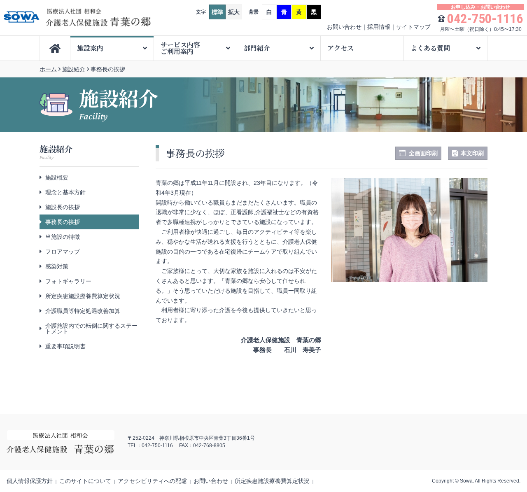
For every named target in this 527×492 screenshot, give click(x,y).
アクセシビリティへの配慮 (152, 481)
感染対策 (56, 266)
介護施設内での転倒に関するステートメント (91, 328)
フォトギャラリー (68, 281)
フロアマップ (62, 251)
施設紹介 (73, 69)
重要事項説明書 (65, 346)
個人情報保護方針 (30, 481)
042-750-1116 (485, 18)
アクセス (340, 48)
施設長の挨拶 (62, 207)
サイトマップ (413, 26)
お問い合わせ (344, 26)
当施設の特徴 (62, 236)
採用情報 (378, 26)
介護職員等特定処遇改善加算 (82, 311)
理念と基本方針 (65, 192)
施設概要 (56, 177)
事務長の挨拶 (62, 222)
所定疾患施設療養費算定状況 (82, 296)
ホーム (48, 69)
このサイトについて (85, 481)
